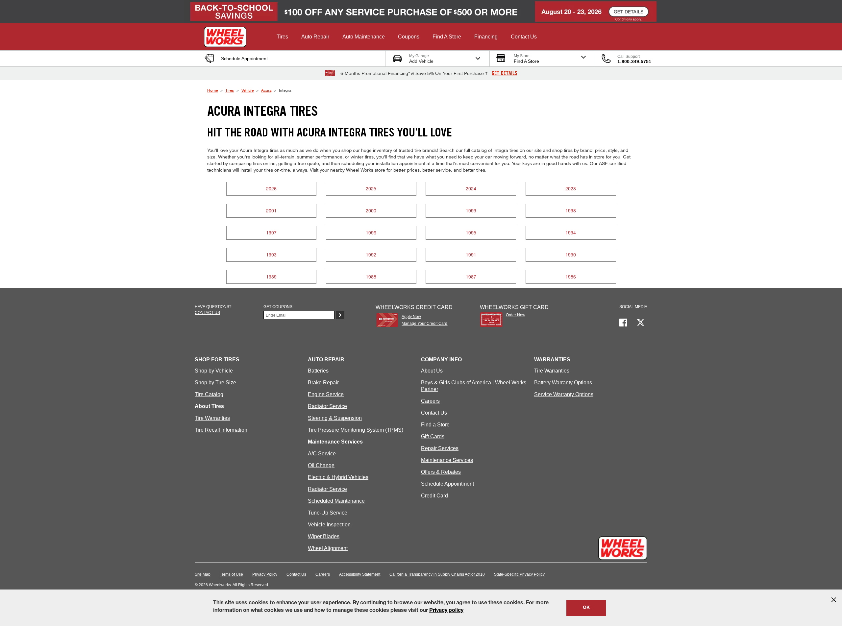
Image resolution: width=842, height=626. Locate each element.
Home (212, 90)
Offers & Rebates (441, 472)
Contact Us (434, 413)
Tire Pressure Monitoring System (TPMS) (355, 430)
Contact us (207, 312)
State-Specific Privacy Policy (519, 574)
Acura (266, 90)
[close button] (833, 599)
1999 (471, 210)
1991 (471, 254)
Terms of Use (231, 574)
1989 (271, 276)
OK (586, 608)
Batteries (318, 370)
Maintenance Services (447, 460)
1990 (570, 254)
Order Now (515, 315)
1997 (271, 232)
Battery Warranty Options (563, 382)
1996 (371, 232)
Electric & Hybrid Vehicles (338, 477)
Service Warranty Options (563, 394)
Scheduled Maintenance (336, 501)
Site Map (202, 574)
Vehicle (247, 90)
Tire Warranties (212, 418)
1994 (570, 232)
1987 (471, 276)
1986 (570, 276)
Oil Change (321, 465)
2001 (271, 210)
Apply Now (411, 316)
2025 (371, 188)
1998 (570, 210)
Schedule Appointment (447, 484)
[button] (282, 37)
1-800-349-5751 (634, 61)
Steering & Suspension (335, 418)
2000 (371, 210)
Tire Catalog (209, 394)
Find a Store (435, 424)
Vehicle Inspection (329, 524)
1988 (371, 276)
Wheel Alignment (328, 548)
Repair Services (439, 448)
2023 (570, 188)
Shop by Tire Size (215, 382)
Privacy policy (446, 611)
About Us (432, 370)
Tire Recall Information (221, 430)
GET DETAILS (504, 73)
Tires (229, 90)
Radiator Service (327, 406)
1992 (371, 254)
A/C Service (322, 453)
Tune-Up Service (327, 513)
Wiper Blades (323, 536)
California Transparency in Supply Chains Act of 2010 (437, 574)
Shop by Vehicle (214, 370)
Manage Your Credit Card (424, 323)
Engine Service (326, 394)
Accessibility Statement (359, 574)
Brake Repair (323, 382)
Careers (430, 401)
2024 (471, 188)
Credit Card (434, 495)
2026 (271, 188)
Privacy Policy (264, 574)
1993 (271, 254)
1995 (471, 232)
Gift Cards (432, 436)
